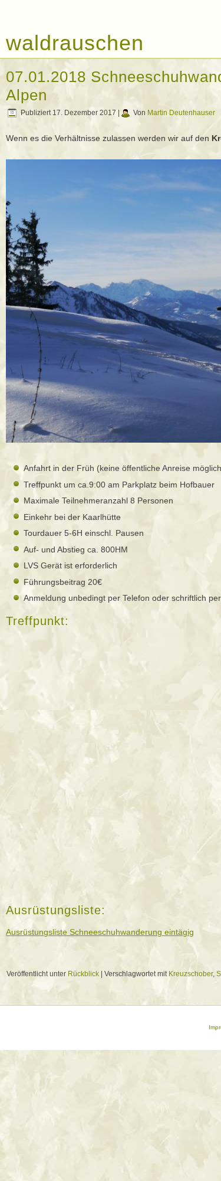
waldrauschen (75, 43)
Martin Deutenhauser (181, 113)
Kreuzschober (191, 974)
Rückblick (83, 974)
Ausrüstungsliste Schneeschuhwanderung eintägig (100, 932)
